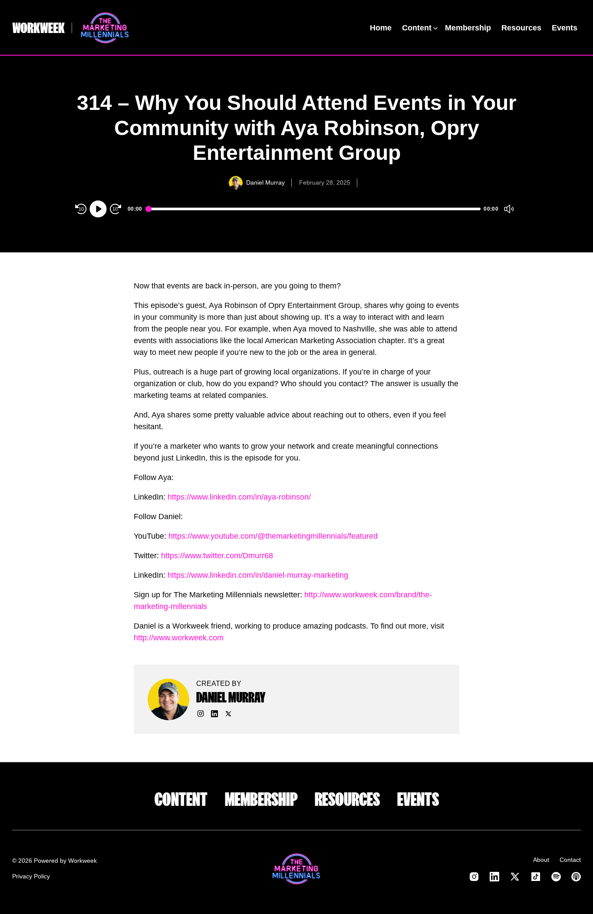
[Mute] (508, 209)
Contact (570, 859)
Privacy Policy (31, 876)
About (541, 859)
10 (81, 209)
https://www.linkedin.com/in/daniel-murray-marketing (258, 575)
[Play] (98, 209)
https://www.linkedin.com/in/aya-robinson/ (239, 497)
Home (381, 27)
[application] (296, 209)
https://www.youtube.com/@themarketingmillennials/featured (273, 536)
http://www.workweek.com (179, 637)
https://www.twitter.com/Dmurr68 (217, 555)
